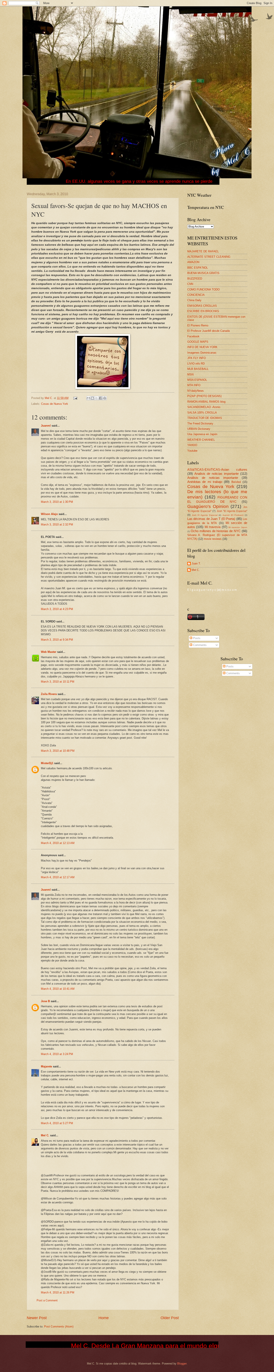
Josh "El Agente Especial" (232, 511)
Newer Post (37, 1318)
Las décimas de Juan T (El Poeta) (211, 519)
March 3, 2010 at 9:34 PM (57, 639)
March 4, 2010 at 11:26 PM (57, 1292)
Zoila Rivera (49, 694)
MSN (190, 374)
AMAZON (193, 262)
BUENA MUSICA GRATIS (203, 273)
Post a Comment (47, 1300)
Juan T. (196, 563)
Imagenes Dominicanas (201, 352)
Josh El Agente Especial (204, 515)
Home (103, 1318)
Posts (196, 638)
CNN (190, 284)
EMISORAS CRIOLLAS (202, 305)
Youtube (192, 450)
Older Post (170, 1318)
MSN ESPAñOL (197, 379)
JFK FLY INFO (196, 358)
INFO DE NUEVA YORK (202, 347)
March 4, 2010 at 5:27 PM (57, 1123)
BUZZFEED (194, 278)
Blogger (181, 1363)
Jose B (45, 1001)
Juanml (46, 425)
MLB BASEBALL (197, 369)
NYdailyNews (195, 390)
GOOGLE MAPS (197, 341)
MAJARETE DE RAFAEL (203, 251)
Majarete (46, 1066)
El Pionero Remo (197, 325)
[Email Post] (75, 398)
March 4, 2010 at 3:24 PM (57, 1054)
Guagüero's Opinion (208, 506)
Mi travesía (212, 527)
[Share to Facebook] (100, 398)
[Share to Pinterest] (105, 398)
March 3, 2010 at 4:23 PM (57, 609)
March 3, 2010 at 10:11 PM (57, 681)
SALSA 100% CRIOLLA (202, 412)
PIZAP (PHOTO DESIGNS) (204, 396)
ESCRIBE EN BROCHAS (203, 311)
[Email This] (88, 398)
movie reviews (213, 538)
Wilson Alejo (49, 514)
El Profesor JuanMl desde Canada (208, 330)
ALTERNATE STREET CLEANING (208, 256)
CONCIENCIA (196, 294)
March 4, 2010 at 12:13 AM (57, 843)
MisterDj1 (47, 763)
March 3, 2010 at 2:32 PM (57, 524)
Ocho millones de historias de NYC (216, 531)
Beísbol (236, 482)
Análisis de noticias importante (212, 477)
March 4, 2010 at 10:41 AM (57, 988)
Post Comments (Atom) (58, 1326)
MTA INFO (193, 385)
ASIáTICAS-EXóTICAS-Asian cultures (217, 469)
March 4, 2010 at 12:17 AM (57, 877)
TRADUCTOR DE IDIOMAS (204, 418)
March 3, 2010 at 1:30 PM (57, 501)
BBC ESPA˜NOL (197, 267)
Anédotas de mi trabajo (204, 482)
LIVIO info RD (196, 363)
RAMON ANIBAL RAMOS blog (206, 401)
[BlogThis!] (92, 398)
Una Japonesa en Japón (202, 434)
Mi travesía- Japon (237, 527)
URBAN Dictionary (198, 428)
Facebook (193, 336)
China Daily (194, 300)
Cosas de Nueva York (54, 403)
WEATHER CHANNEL (201, 439)
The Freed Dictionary (200, 423)
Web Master (48, 651)
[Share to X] (96, 398)
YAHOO (192, 445)
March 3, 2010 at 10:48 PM (57, 750)
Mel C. (49, 398)
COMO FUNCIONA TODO (203, 289)
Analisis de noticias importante (216, 473)
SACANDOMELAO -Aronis (203, 407)
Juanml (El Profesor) (232, 515)
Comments (199, 645)
